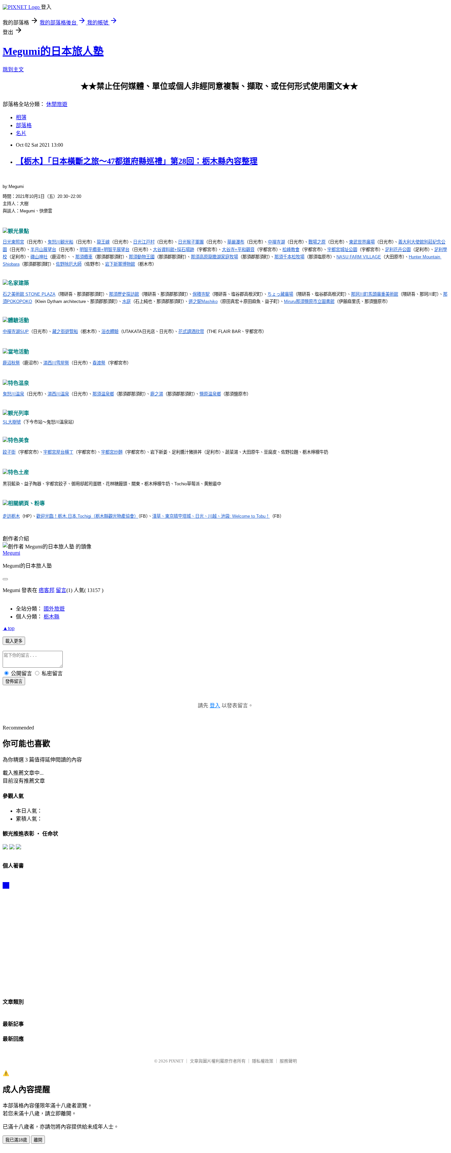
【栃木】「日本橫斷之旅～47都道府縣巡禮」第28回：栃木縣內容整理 (137, 161)
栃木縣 (51, 616)
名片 (21, 133)
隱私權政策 (262, 1061)
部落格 (24, 125)
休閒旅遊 (56, 104)
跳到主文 (13, 69)
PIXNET (176, 1061)
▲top (9, 628)
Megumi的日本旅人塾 (53, 51)
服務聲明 (288, 1061)
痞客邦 (46, 590)
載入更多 (13, 641)
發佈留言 (13, 681)
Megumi (11, 553)
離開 (38, 1139)
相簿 (21, 117)
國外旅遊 (54, 609)
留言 (61, 590)
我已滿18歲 (16, 1139)
